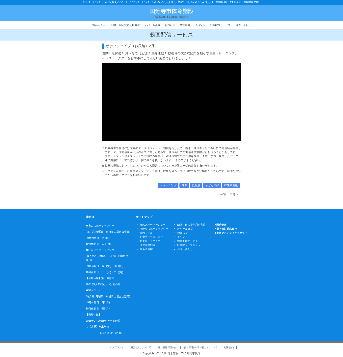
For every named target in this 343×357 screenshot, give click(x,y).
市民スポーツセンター (153, 224)
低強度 (196, 185)
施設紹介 (98, 25)
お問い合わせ (243, 25)
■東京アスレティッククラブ (231, 232)
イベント (200, 25)
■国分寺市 (221, 224)
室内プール (146, 232)
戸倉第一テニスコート (153, 236)
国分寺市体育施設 (171, 13)
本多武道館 (146, 249)
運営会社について (140, 347)
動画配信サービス (220, 25)
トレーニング (168, 185)
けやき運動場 (147, 244)
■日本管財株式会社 (226, 228)
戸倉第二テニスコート (153, 241)
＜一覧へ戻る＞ (228, 194)
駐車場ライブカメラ (188, 244)
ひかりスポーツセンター (154, 228)
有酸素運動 (231, 185)
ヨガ (184, 185)
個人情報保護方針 (167, 347)
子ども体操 (212, 185)
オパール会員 (152, 25)
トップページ (116, 347)
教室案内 (185, 25)
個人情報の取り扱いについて (201, 347)
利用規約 (229, 347)
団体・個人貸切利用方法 (125, 25)
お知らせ (170, 25)
